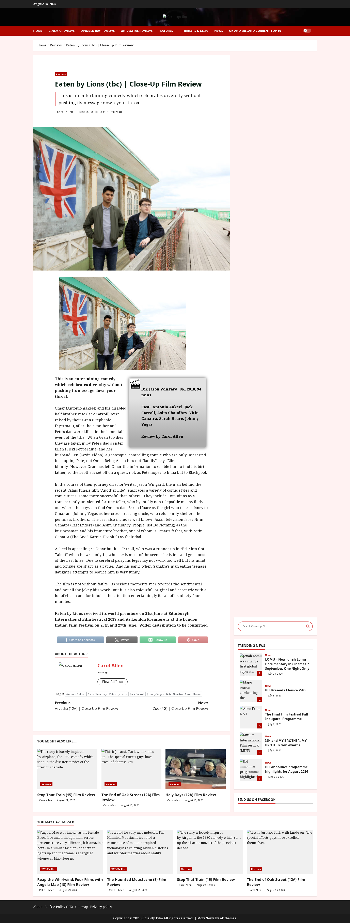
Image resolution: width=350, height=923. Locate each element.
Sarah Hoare (193, 694)
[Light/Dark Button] (307, 31)
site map (81, 907)
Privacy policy (101, 907)
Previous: (86, 705)
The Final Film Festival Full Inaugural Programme (251, 717)
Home (37, 31)
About (38, 907)
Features (166, 31)
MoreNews (205, 918)
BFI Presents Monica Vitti (251, 691)
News (218, 31)
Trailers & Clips (195, 31)
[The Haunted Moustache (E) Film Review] (140, 852)
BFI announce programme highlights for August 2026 (251, 770)
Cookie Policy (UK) (59, 907)
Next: (180, 705)
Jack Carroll (137, 694)
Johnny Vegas (155, 694)
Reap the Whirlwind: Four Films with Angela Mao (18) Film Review (70, 882)
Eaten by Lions (118, 694)
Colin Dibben (46, 890)
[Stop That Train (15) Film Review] (210, 852)
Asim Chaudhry (97, 694)
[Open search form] (315, 31)
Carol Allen (65, 112)
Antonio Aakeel (75, 694)
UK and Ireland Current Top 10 (255, 31)
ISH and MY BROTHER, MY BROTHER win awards (251, 744)
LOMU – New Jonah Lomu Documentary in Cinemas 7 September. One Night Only (251, 664)
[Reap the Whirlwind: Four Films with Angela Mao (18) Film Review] (70, 852)
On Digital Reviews (137, 31)
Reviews (61, 74)
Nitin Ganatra (174, 694)
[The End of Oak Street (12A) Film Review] (280, 852)
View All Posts (112, 681)
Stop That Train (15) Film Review (66, 794)
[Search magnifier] (308, 626)
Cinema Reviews (61, 31)
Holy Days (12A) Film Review (190, 794)
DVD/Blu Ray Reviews (98, 31)
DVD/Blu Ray (48, 869)
